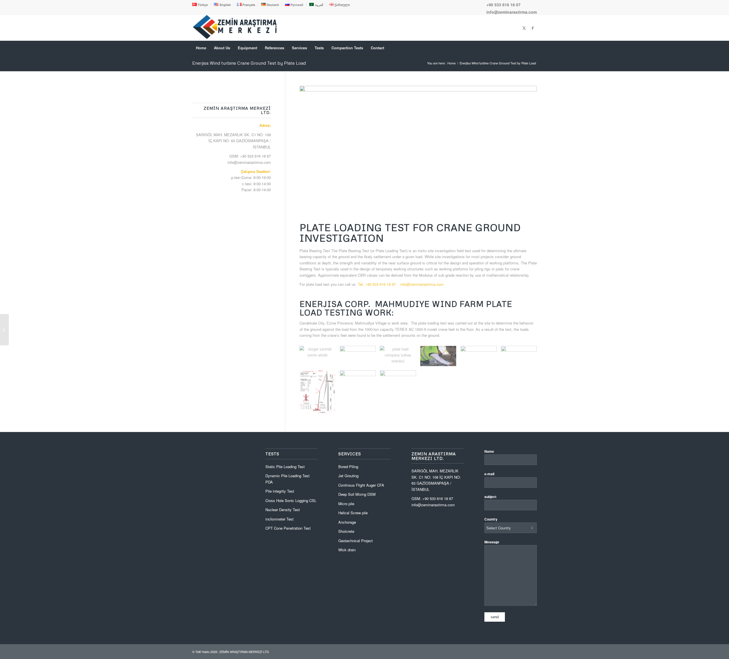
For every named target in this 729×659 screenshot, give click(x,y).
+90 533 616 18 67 (503, 4)
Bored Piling (348, 466)
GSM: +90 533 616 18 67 (250, 156)
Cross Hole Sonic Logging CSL (290, 500)
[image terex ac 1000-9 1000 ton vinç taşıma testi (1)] (360, 382)
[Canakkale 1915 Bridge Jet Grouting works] (4, 329)
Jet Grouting (348, 475)
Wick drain (347, 549)
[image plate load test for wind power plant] (400, 358)
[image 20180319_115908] (360, 358)
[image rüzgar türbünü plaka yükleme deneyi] (480, 358)
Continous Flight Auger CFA (361, 485)
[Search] (533, 48)
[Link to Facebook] (532, 28)
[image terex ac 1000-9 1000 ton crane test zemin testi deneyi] (320, 394)
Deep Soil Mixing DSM (357, 494)
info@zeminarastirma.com (511, 12)
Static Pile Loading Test (285, 466)
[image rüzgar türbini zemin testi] (320, 358)
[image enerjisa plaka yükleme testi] (440, 358)
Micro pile (346, 503)
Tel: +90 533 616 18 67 (377, 284)
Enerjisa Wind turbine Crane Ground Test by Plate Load (249, 63)
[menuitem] (201, 4)
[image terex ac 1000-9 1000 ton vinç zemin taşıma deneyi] (400, 382)
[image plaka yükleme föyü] (521, 360)
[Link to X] (524, 28)
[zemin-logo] (235, 37)
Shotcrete (346, 531)
